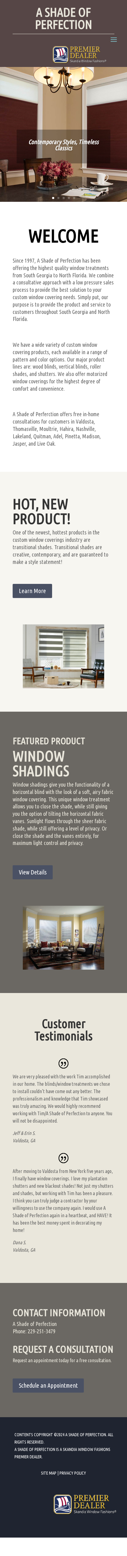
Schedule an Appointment (48, 1385)
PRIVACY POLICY (72, 1473)
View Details (33, 872)
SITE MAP (48, 1473)
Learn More (32, 590)
